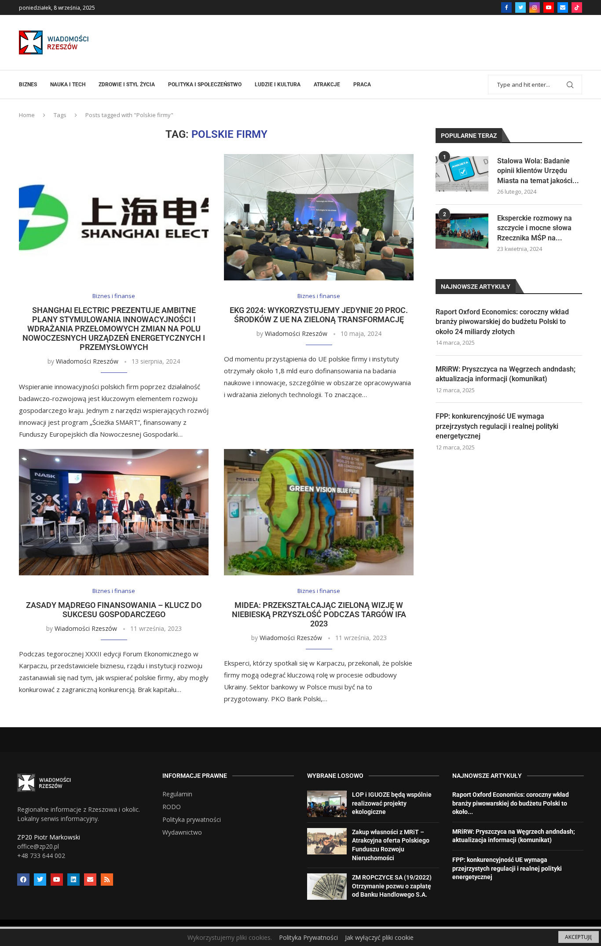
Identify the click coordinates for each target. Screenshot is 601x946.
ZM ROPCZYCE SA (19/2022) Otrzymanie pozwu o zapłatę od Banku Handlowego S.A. (392, 886)
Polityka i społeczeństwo (205, 84)
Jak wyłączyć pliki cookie (379, 937)
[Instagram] (534, 7)
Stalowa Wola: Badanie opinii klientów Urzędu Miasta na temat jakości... (538, 171)
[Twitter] (520, 7)
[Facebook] (506, 7)
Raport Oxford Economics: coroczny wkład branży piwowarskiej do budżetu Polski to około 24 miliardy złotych (502, 322)
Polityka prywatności (191, 820)
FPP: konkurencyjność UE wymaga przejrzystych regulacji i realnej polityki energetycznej (497, 426)
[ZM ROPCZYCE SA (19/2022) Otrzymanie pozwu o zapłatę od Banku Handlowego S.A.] (327, 886)
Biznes (28, 84)
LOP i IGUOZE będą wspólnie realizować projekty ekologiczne (392, 803)
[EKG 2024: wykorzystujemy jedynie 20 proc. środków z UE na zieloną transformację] (319, 217)
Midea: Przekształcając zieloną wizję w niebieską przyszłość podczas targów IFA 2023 (319, 614)
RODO (171, 807)
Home (27, 115)
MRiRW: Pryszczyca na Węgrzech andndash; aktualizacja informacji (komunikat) (505, 374)
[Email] (562, 7)
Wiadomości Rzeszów (87, 361)
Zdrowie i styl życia (127, 84)
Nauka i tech (67, 84)
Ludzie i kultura (277, 84)
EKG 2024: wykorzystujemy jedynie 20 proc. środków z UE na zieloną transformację (319, 315)
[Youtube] (548, 7)
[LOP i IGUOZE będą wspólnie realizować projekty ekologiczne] (327, 804)
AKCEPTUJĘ (578, 937)
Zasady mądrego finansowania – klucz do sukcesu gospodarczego (114, 609)
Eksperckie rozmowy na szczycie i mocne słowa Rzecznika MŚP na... (534, 228)
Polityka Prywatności (308, 937)
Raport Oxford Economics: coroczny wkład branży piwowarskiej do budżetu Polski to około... (510, 803)
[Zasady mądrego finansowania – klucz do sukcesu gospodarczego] (114, 512)
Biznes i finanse (113, 296)
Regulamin (177, 794)
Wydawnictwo (182, 832)
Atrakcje (327, 84)
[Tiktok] (577, 7)
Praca (362, 84)
